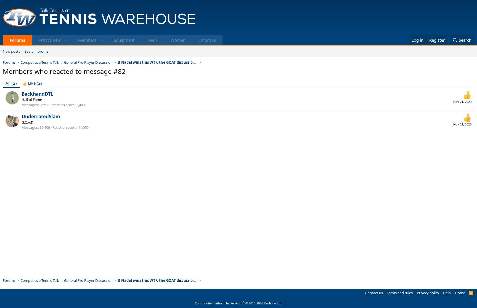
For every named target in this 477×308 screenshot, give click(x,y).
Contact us (374, 292)
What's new (50, 40)
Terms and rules (400, 292)
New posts (11, 51)
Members (87, 40)
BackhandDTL (38, 94)
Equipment (124, 40)
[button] (66, 40)
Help (447, 292)
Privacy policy (428, 292)
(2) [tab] (11, 83)
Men (152, 40)
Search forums (36, 51)
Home (460, 292)
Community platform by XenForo (238, 303)
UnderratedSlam (41, 116)
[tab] (32, 83)
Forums (17, 40)
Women (178, 40)
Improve (207, 40)
